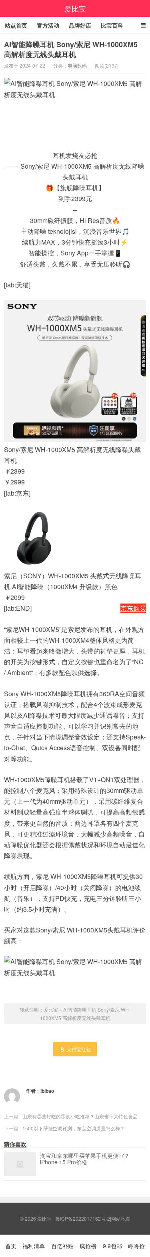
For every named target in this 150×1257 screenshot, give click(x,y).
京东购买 (133, 608)
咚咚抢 (136, 1246)
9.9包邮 (112, 1246)
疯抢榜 (88, 1246)
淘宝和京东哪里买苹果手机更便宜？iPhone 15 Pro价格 (85, 1159)
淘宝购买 (133, 493)
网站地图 (120, 1218)
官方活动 (48, 25)
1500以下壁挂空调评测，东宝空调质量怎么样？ (73, 1128)
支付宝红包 (79, 1049)
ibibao (47, 1090)
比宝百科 (112, 25)
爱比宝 (75, 8)
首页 (10, 1246)
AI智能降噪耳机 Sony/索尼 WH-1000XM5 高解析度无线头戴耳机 (71, 49)
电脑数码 (77, 65)
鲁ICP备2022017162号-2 (82, 1218)
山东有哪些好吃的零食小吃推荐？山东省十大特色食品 (80, 1116)
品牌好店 (80, 25)
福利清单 (33, 1246)
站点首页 (16, 25)
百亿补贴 (62, 1246)
